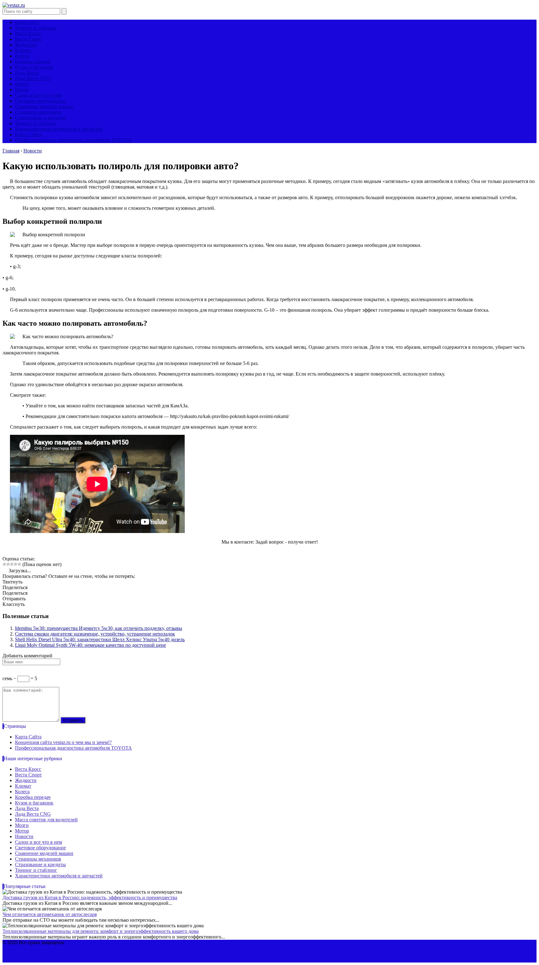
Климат (23, 50)
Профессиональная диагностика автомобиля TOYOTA (73, 140)
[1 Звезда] (4, 564)
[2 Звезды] (8, 564)
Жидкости (25, 44)
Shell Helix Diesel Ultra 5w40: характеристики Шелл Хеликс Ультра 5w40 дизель (100, 639)
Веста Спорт (28, 39)
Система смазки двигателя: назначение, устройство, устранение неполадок (95, 633)
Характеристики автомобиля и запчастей (59, 129)
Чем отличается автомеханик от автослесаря (49, 914)
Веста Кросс (28, 33)
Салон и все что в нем (38, 95)
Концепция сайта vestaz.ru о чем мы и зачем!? (63, 742)
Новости (24, 836)
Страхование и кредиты (40, 117)
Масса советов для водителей (46, 819)
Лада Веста (27, 72)
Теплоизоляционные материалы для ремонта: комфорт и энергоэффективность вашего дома (100, 931)
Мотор (22, 89)
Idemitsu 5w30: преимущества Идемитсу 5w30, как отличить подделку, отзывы (98, 628)
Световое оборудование (40, 100)
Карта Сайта (28, 134)
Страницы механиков (38, 112)
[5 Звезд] (19, 564)
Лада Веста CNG (33, 78)
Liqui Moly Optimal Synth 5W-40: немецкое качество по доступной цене (90, 645)
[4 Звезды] (15, 564)
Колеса (22, 56)
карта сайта (27, 22)
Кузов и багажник (34, 67)
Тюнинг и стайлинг (36, 28)
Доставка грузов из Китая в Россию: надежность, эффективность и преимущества (89, 897)
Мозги (22, 84)
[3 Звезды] (12, 564)
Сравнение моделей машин (44, 106)
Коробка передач (33, 61)
